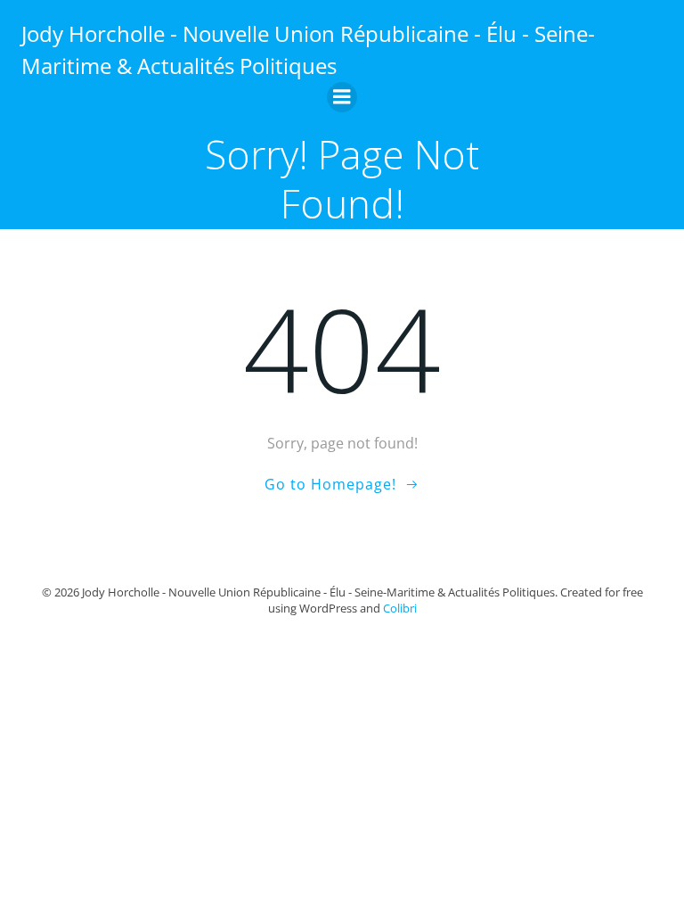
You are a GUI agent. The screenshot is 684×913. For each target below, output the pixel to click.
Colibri (400, 608)
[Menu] (342, 97)
